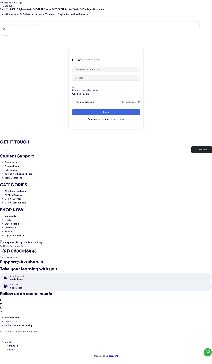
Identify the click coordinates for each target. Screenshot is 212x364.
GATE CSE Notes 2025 (62, 9)
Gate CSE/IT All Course (39, 9)
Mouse (8, 219)
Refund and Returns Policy (18, 173)
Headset (9, 231)
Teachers (50, 14)
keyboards (10, 216)
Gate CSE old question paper (89, 9)
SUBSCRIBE (202, 150)
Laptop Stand (12, 223)
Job (87, 14)
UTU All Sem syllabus (15, 202)
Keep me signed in (85, 102)
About (42, 14)
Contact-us (68, 14)
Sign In (106, 112)
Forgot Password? (131, 102)
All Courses (12, 14)
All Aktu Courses (13, 195)
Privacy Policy (12, 166)
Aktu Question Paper (15, 191)
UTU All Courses (13, 198)
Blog (60, 14)
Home (3, 14)
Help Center (11, 170)
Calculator (10, 227)
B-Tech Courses (28, 14)
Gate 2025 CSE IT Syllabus (13, 9)
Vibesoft (113, 355)
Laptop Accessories (15, 235)
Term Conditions (13, 177)
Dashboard (80, 14)
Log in (5, 35)
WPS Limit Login (80, 93)
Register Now (117, 119)
